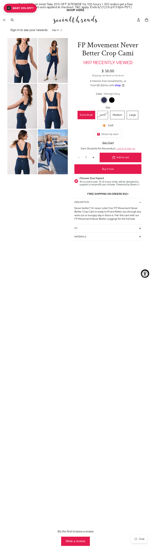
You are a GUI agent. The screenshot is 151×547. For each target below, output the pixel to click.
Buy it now (108, 169)
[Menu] (4, 20)
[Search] (12, 20)
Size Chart (108, 142)
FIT (76, 228)
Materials (80, 236)
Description (81, 202)
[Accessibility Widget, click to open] (145, 273)
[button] (20, 8)
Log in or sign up (126, 148)
